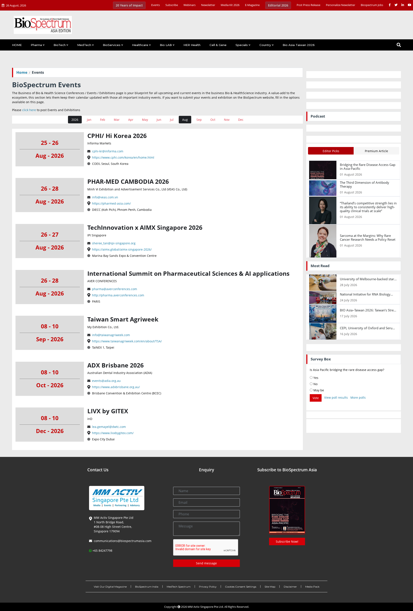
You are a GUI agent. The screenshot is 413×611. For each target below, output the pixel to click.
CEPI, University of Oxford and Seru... (367, 328)
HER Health (191, 45)
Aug (185, 120)
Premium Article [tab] (376, 151)
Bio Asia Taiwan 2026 (299, 45)
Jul (172, 120)
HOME (17, 45)
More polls (358, 397)
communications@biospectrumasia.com (122, 541)
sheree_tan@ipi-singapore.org (113, 243)
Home (21, 72)
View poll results (336, 397)
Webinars (189, 5)
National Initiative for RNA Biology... (366, 294)
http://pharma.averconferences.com (117, 295)
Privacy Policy (208, 586)
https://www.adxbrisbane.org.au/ (115, 387)
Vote (316, 398)
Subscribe (171, 5)
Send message (206, 563)
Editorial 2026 (278, 5)
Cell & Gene (218, 45)
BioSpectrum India (146, 586)
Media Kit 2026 (230, 5)
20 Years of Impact (129, 5)
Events (155, 5)
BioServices (111, 45)
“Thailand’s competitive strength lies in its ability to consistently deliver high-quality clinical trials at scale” (368, 207)
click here (29, 110)
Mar (117, 120)
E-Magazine (252, 5)
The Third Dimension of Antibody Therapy (364, 184)
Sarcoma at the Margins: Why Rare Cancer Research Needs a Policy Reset (367, 237)
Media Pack (312, 586)
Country (265, 45)
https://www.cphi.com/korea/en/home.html (122, 157)
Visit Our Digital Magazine (110, 586)
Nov (227, 120)
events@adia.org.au (106, 381)
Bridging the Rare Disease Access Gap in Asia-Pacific (367, 166)
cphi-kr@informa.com (107, 151)
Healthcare (140, 45)
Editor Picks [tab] (331, 151)
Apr (130, 120)
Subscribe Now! (287, 541)
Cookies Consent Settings (240, 586)
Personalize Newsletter (340, 5)
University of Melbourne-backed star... (368, 279)
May (145, 120)
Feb (102, 120)
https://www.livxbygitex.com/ (112, 433)
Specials (242, 45)
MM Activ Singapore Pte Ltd (205, 607)
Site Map (270, 586)
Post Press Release (308, 5)
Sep (199, 120)
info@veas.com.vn (104, 197)
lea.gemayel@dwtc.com (108, 427)
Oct (212, 120)
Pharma (36, 45)
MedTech (84, 45)
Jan (89, 120)
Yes (315, 378)
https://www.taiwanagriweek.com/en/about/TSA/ (126, 341)
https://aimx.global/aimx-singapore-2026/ (121, 249)
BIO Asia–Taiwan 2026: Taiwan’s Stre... (368, 310)
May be (318, 390)
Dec (240, 120)
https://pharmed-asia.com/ (111, 203)
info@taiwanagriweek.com (110, 335)
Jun (159, 120)
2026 (74, 120)
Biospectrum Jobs (372, 5)
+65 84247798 (102, 550)
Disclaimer (290, 586)
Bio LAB (166, 45)
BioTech (60, 45)
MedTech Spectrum (179, 586)
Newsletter (208, 5)
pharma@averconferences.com (114, 289)
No (315, 384)
